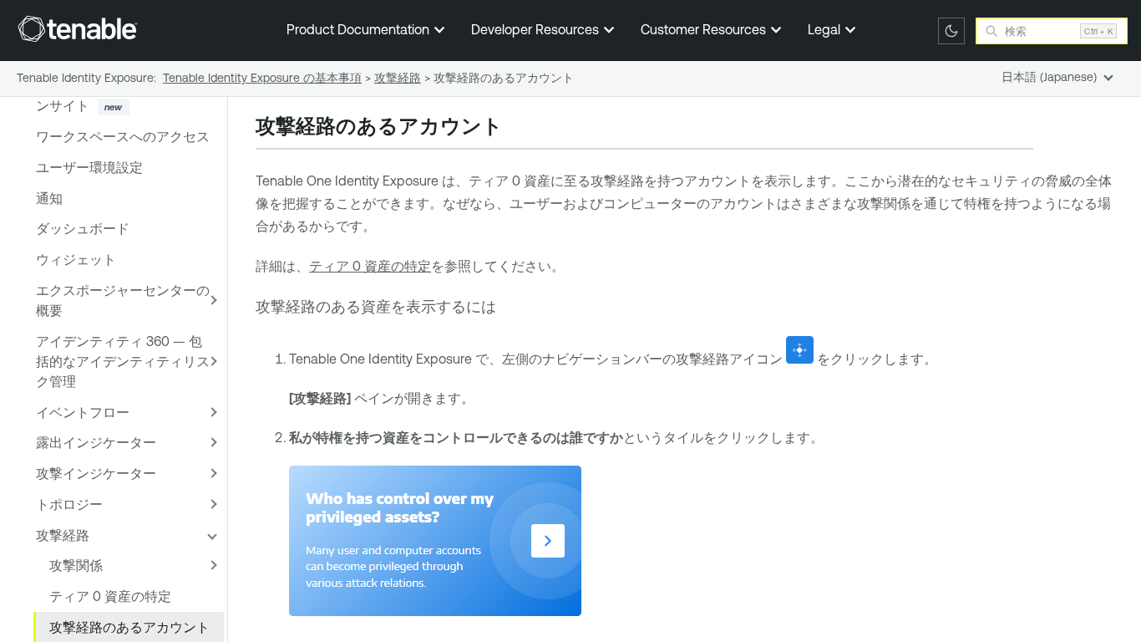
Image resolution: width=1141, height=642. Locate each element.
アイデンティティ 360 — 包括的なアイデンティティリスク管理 (123, 361)
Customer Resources (705, 29)
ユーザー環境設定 (89, 167)
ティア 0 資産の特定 (110, 596)
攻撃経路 (62, 535)
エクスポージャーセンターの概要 (123, 300)
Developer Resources (536, 29)
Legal (826, 29)
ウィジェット (76, 259)
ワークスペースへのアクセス (123, 136)
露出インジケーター (96, 442)
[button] (210, 300)
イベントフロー (82, 412)
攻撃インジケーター (96, 473)
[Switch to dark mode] (951, 31)
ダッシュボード (82, 228)
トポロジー (69, 504)
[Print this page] (517, 128)
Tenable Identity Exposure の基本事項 (262, 77)
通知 (49, 198)
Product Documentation (360, 29)
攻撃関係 (76, 565)
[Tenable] (77, 28)
